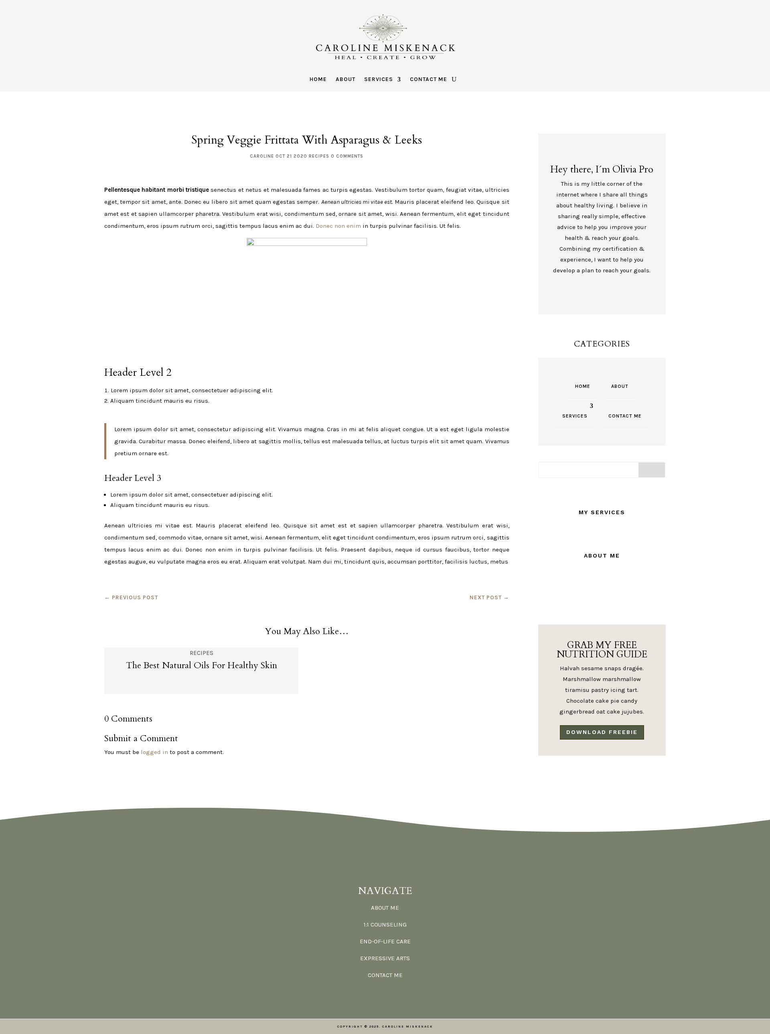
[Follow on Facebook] (580, 293)
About (345, 80)
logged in (154, 752)
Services (378, 80)
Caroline (262, 156)
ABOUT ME (385, 907)
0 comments (347, 156)
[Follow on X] (594, 293)
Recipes (319, 156)
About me (602, 555)
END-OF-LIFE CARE (385, 941)
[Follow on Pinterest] (623, 293)
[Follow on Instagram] (609, 293)
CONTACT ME (385, 975)
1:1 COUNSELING (385, 924)
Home (318, 80)
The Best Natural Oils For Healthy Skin (201, 665)
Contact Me (428, 80)
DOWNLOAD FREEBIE (602, 732)
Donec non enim (338, 225)
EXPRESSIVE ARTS (385, 958)
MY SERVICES (602, 512)
